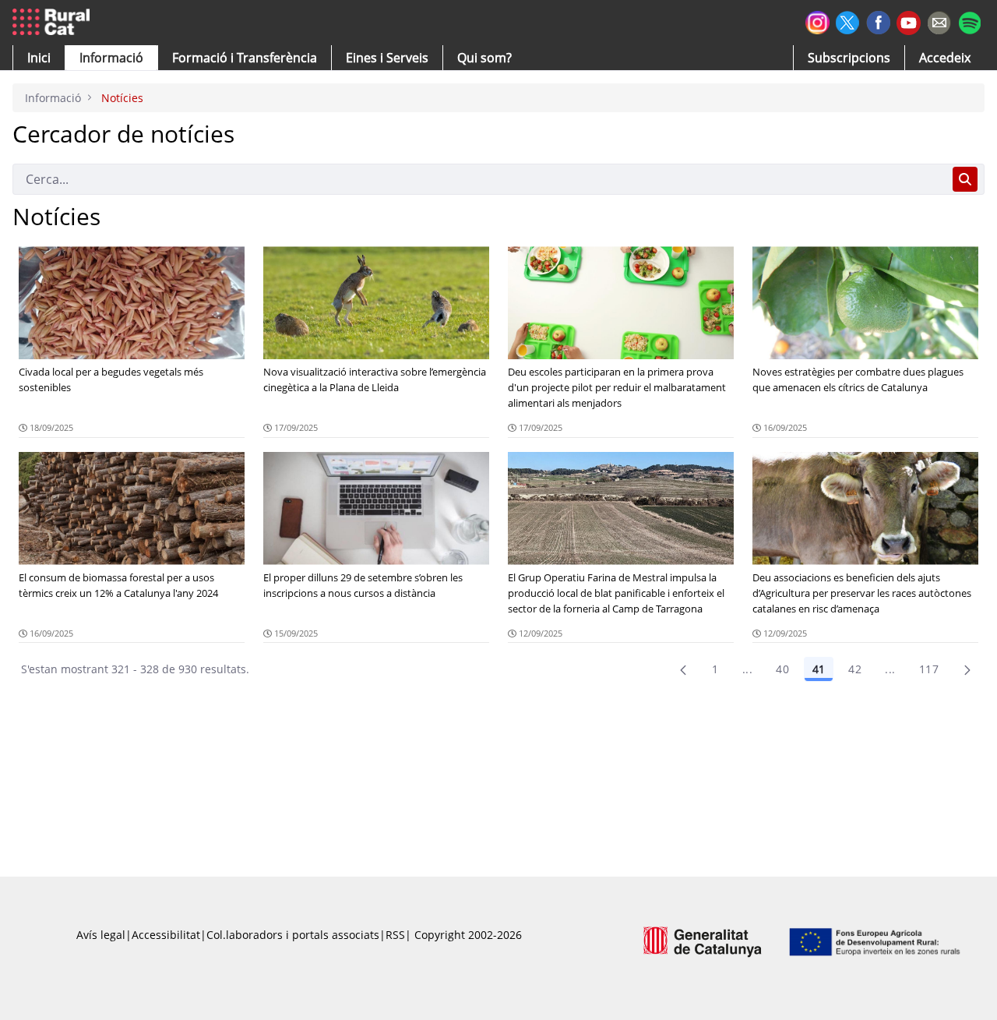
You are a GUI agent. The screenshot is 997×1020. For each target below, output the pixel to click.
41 (818, 669)
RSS (395, 934)
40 (782, 669)
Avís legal (100, 934)
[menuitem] (244, 57)
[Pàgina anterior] (683, 669)
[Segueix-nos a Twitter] (848, 20)
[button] (39, 57)
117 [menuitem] (929, 669)
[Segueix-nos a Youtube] (909, 21)
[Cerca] (965, 179)
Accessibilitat (166, 934)
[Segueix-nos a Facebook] (878, 20)
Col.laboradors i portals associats (292, 934)
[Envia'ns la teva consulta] (939, 20)
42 (854, 669)
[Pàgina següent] (967, 669)
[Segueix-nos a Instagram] (817, 20)
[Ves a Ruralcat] (54, 22)
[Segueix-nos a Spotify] (969, 20)
